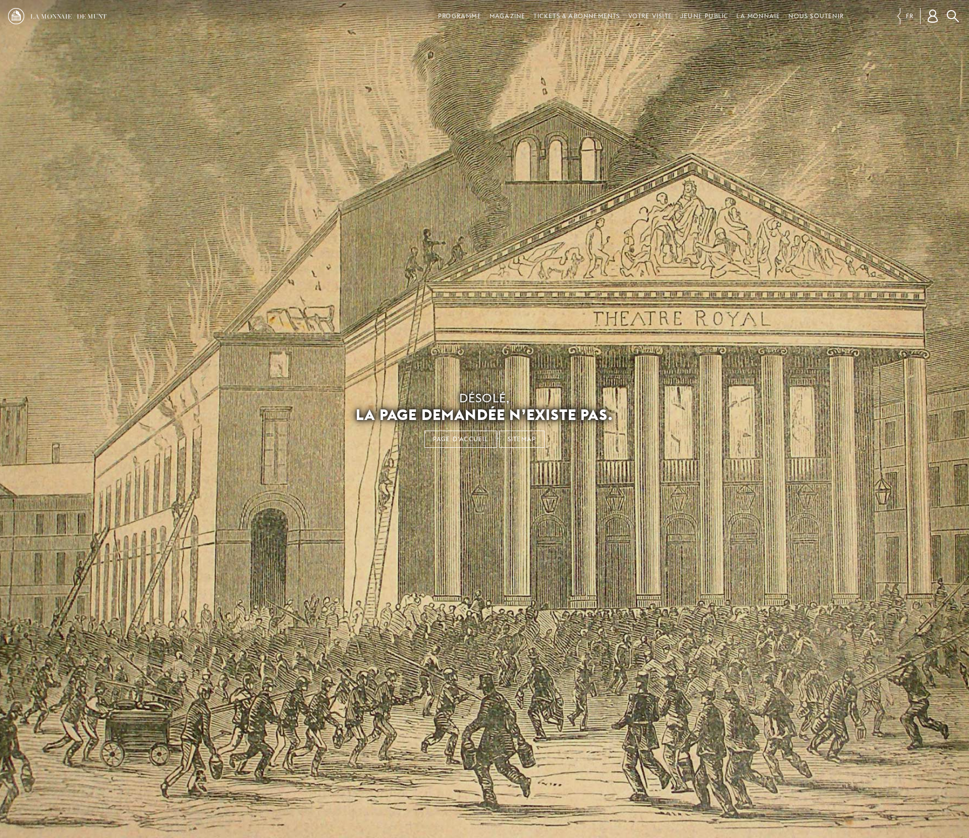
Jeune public (704, 16)
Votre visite (650, 16)
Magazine (508, 16)
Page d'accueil (461, 439)
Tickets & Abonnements (576, 16)
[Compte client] (933, 16)
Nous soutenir (816, 16)
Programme (459, 16)
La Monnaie (758, 16)
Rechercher (953, 16)
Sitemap (522, 439)
